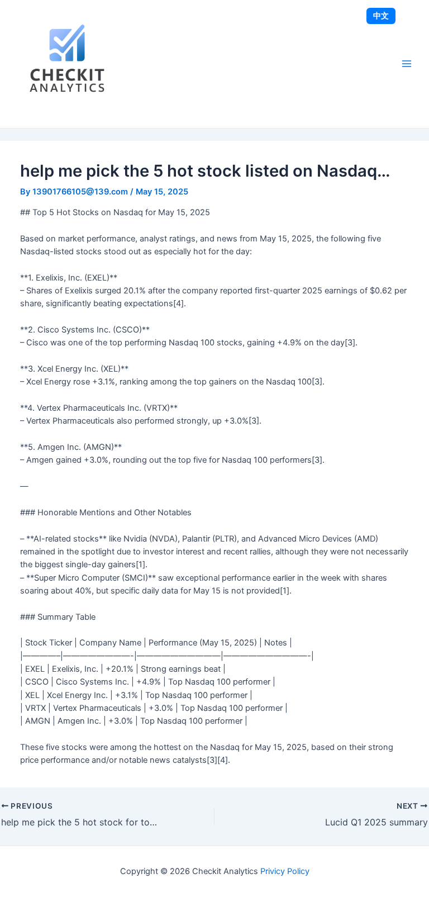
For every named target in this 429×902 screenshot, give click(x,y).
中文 (381, 15)
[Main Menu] (406, 64)
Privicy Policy (284, 871)
